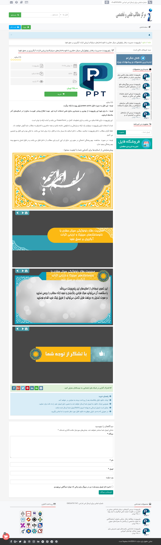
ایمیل (110, 469)
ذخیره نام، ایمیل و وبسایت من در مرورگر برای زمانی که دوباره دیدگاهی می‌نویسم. (82, 487)
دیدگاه (110, 434)
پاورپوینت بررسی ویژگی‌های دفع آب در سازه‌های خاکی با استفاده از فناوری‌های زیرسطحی (129, 85)
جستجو (14, 15)
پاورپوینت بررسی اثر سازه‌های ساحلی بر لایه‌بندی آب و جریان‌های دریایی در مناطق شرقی (129, 114)
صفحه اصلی (143, 27)
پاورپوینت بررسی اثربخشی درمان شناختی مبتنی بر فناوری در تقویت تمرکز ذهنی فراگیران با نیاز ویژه (123, 510)
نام (111, 460)
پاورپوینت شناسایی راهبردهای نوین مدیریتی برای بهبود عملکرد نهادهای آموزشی (124, 530)
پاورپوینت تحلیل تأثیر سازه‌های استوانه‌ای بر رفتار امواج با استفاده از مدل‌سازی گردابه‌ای (129, 104)
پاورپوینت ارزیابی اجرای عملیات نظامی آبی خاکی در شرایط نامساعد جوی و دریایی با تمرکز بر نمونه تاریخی (129, 95)
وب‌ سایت (109, 478)
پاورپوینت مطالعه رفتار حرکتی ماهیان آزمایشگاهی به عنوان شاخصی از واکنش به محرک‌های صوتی (123, 520)
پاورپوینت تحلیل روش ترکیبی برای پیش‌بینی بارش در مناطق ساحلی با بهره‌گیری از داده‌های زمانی (129, 76)
